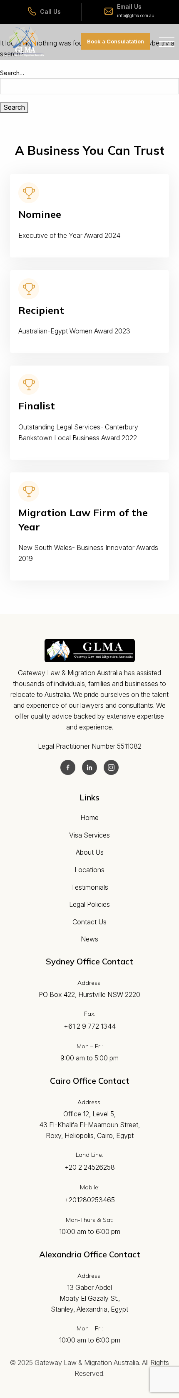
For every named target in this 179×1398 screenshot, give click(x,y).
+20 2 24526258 (90, 1167)
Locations (89, 870)
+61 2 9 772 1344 (90, 1026)
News (89, 939)
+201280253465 (90, 1200)
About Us (90, 852)
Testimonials (89, 887)
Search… (12, 72)
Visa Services (89, 835)
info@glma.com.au (135, 15)
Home (89, 817)
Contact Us (89, 922)
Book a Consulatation (115, 41)
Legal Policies (89, 904)
